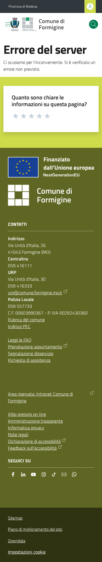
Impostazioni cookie (27, 551)
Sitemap (15, 518)
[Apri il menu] (8, 24)
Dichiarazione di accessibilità (34, 441)
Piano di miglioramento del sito (35, 529)
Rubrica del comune (26, 319)
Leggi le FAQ (19, 339)
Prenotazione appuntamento (35, 346)
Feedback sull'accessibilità (32, 448)
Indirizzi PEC (19, 326)
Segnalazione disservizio (30, 353)
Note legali (18, 434)
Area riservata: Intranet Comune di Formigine (40, 397)
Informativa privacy (26, 427)
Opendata (16, 541)
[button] (93, 24)
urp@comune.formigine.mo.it (35, 292)
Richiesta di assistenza (29, 360)
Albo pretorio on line (27, 414)
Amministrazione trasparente (35, 421)
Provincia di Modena (22, 6)
